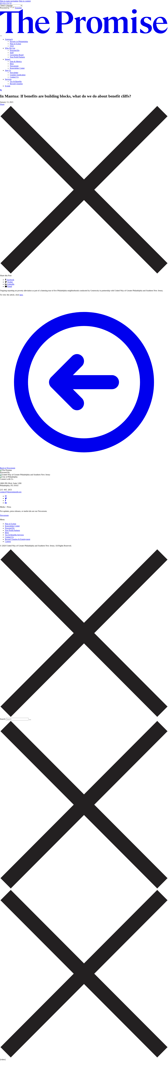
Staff (12, 53)
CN (7, 3)
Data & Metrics (16, 61)
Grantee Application (17, 75)
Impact (7, 59)
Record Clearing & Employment (17, 539)
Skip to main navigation (9, 1)
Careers (8, 541)
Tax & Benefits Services (14, 535)
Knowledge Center (17, 68)
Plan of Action (15, 44)
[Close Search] (84, 273)
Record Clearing (16, 84)
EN (1, 3)
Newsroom (14, 66)
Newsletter (14, 73)
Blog (12, 64)
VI (10, 3)
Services (8, 79)
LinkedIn (10, 284)
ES (4, 3)
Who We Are (10, 48)
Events (7, 86)
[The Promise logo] (84, 33)
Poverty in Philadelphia (19, 41)
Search (2, 719)
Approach (9, 39)
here (21, 295)
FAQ (12, 46)
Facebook (10, 280)
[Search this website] (30, 719)
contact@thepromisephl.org (10, 492)
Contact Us (14, 77)
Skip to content (25, 1)
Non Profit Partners (17, 57)
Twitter (10, 282)
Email (9, 286)
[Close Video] (84, 1057)
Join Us (8, 70)
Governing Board (16, 55)
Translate (18, 8)
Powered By (15, 50)
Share (2, 104)
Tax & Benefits (16, 81)
